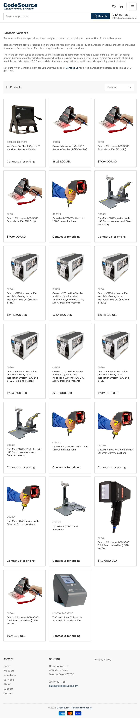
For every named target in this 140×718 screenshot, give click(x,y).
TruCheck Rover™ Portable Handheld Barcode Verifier (67, 619)
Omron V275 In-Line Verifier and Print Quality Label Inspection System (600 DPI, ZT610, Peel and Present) (68, 298)
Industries (9, 675)
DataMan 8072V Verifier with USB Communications (68, 220)
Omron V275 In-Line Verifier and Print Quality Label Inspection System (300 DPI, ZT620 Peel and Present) (22, 376)
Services (8, 679)
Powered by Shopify (82, 707)
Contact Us (72, 67)
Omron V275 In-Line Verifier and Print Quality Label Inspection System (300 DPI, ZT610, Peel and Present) (68, 376)
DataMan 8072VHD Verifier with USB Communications (70, 448)
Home (6, 666)
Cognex (56, 214)
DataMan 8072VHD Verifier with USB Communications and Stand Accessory (24, 452)
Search (102, 16)
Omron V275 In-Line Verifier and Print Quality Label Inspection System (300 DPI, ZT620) (113, 298)
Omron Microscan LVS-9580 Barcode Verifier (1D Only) (114, 148)
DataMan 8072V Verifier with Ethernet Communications (23, 522)
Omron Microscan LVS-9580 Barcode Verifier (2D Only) (23, 220)
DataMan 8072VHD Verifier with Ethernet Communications (115, 451)
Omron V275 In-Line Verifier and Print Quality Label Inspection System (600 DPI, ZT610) (22, 298)
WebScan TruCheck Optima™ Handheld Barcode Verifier (23, 148)
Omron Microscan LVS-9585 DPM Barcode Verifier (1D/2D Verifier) (113, 545)
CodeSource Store (17, 142)
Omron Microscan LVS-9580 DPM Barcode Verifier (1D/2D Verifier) (23, 620)
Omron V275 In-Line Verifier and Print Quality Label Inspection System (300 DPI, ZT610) (113, 376)
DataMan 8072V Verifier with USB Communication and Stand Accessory (115, 221)
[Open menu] (133, 6)
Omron (56, 142)
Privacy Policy (102, 659)
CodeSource (63, 707)
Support (8, 688)
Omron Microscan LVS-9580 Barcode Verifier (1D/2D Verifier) (69, 148)
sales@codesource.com (63, 686)
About (7, 684)
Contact (8, 693)
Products (9, 670)
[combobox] (56, 16)
